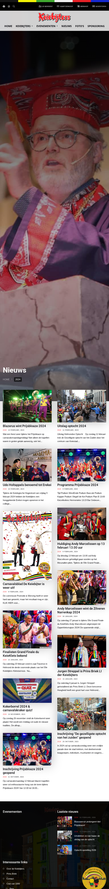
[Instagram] (9, 6)
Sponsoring (96, 26)
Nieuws (66, 26)
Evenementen (45, 26)
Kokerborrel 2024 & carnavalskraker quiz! (18, 708)
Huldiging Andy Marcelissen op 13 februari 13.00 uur (81, 545)
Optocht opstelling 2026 (85, 850)
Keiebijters (23, 26)
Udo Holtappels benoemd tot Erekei (27, 485)
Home (8, 26)
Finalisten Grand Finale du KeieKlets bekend (21, 653)
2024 (5, 430)
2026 (76, 817)
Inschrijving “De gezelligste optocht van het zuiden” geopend (81, 735)
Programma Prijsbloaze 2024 (77, 485)
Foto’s (79, 26)
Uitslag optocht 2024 (71, 426)
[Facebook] (4, 6)
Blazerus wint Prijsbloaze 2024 (24, 426)
